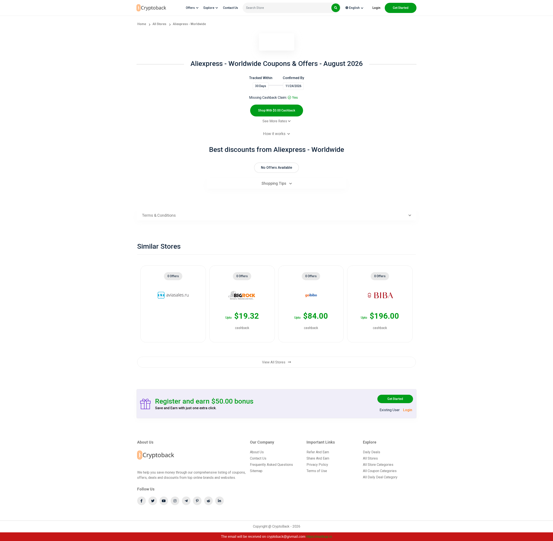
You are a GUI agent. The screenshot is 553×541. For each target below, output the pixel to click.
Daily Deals (371, 452)
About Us (257, 452)
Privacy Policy (317, 465)
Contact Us (230, 8)
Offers (190, 8)
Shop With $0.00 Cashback (276, 110)
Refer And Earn (318, 452)
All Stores (370, 458)
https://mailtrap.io (319, 536)
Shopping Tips (274, 183)
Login (376, 8)
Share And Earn (318, 458)
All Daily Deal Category (380, 477)
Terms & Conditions (159, 215)
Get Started (395, 399)
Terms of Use (317, 471)
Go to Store (170, 323)
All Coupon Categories (380, 471)
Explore (208, 8)
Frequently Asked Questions (271, 465)
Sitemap (256, 471)
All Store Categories (378, 465)
